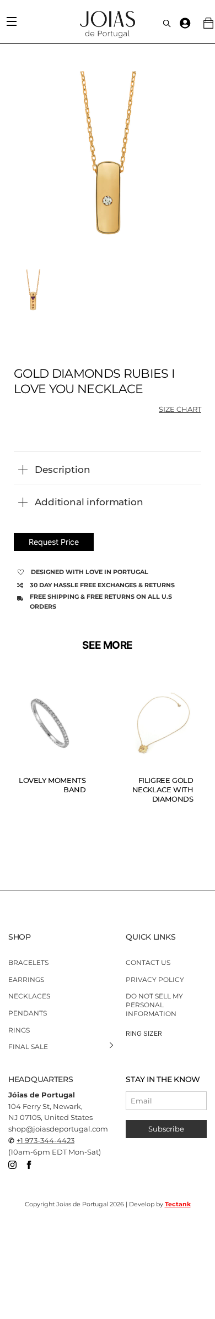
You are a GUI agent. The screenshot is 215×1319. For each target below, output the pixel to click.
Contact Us (148, 962)
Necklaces (29, 996)
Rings (19, 1029)
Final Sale (28, 1046)
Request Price (54, 542)
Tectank (178, 1204)
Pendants (27, 1013)
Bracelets (28, 962)
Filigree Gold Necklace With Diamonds (163, 789)
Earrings (26, 979)
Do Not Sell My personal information (154, 1004)
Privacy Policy (155, 979)
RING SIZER (144, 1033)
